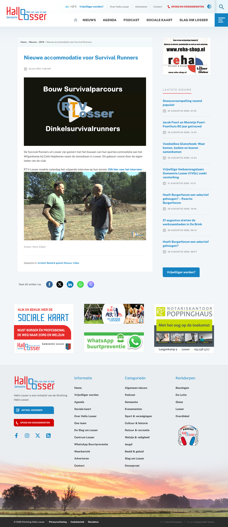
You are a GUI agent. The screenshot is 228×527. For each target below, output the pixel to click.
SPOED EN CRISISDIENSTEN (187, 6)
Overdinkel (182, 416)
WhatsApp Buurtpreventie (91, 444)
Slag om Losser (193, 20)
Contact (157, 6)
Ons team (80, 423)
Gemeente (131, 402)
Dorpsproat (132, 465)
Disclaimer (93, 522)
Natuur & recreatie (137, 430)
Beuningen (182, 387)
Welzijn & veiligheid (137, 437)
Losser (180, 409)
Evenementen (133, 409)
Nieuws (89, 20)
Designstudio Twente (204, 522)
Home (77, 20)
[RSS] (48, 435)
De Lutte (181, 394)
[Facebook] (16, 435)
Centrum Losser (84, 437)
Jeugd (128, 444)
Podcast (131, 20)
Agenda (110, 20)
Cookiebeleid (77, 522)
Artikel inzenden (31, 410)
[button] (221, 7)
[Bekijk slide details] (187, 56)
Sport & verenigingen (138, 416)
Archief (42, 263)
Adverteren (141, 6)
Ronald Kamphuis (173, 522)
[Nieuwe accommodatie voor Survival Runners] (85, 111)
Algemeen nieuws (136, 387)
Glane (179, 402)
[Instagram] (27, 435)
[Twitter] (37, 435)
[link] (209, 6)
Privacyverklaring (58, 522)
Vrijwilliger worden (86, 394)
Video (76, 263)
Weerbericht (82, 451)
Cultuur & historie (136, 423)
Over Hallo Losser (119, 6)
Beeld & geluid (55, 263)
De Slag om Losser (86, 430)
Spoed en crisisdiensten (35, 422)
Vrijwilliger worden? (181, 272)
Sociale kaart (159, 20)
